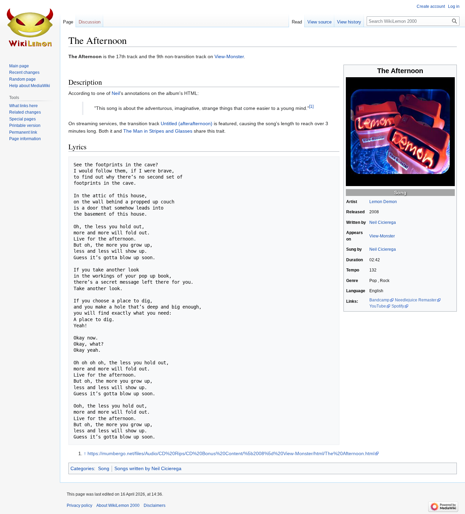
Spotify (397, 306)
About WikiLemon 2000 (118, 505)
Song (400, 192)
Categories (82, 468)
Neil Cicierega (382, 222)
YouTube (377, 306)
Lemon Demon (383, 201)
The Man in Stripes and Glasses (157, 131)
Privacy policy (79, 505)
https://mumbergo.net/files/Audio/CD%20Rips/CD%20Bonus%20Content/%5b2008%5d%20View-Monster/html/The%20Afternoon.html (230, 453)
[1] (311, 106)
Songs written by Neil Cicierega (147, 468)
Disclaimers (154, 505)
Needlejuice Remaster (415, 300)
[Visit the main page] (30, 27)
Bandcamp (379, 300)
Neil (116, 93)
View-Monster (229, 56)
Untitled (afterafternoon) (186, 123)
